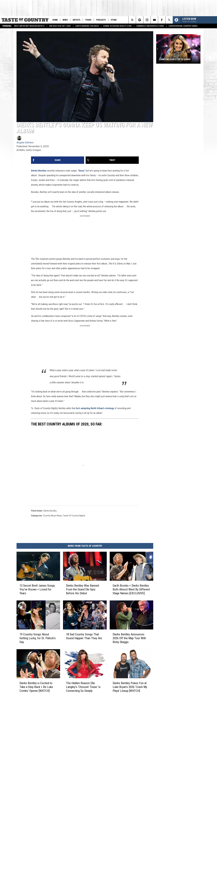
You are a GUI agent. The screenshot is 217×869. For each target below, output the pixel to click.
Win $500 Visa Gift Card (60, 26)
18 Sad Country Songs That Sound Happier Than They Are (84, 636)
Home (55, 20)
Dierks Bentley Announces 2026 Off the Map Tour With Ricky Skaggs (129, 638)
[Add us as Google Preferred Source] (139, 20)
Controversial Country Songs (183, 26)
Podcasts (101, 20)
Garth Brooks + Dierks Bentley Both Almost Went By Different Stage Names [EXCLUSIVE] (131, 589)
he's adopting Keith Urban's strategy (95, 408)
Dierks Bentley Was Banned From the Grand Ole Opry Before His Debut (82, 589)
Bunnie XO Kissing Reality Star (117, 26)
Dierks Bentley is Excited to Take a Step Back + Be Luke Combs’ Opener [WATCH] (36, 686)
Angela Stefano (25, 142)
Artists (76, 20)
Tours (88, 20)
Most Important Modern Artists (29, 26)
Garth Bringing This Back (87, 26)
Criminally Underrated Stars (150, 26)
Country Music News (52, 515)
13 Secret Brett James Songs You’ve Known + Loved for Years (37, 589)
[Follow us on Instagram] (147, 20)
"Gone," (81, 170)
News (65, 20)
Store (114, 20)
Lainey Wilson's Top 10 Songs (174, 59)
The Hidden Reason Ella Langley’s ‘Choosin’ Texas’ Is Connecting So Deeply (83, 686)
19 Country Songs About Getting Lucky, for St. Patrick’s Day (37, 638)
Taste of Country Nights (74, 515)
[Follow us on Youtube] (154, 20)
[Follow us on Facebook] (161, 20)
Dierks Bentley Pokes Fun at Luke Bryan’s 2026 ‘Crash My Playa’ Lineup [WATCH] (130, 686)
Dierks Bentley (38, 170)
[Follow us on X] (169, 20)
